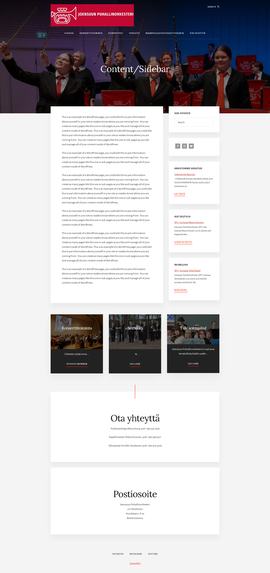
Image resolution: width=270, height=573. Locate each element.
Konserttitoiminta (77, 328)
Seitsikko (135, 328)
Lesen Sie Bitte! (183, 242)
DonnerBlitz (135, 563)
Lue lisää (135, 364)
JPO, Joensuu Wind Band (187, 270)
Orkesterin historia (184, 174)
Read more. (180, 290)
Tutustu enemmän (76, 364)
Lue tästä (179, 194)
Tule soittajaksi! (193, 328)
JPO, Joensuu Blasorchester (189, 222)
